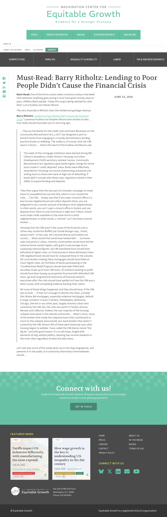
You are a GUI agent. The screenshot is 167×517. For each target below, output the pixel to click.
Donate (52, 49)
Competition (17, 59)
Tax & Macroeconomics (150, 59)
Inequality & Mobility (83, 59)
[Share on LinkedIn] (4, 87)
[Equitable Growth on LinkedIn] (118, 471)
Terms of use (136, 448)
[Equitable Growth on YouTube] (136, 471)
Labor (117, 59)
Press (102, 439)
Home (102, 435)
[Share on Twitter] (4, 83)
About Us (134, 435)
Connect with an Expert (12, 50)
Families (50, 59)
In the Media (136, 439)
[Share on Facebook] (4, 78)
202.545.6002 (65, 495)
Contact (103, 448)
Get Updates (38, 50)
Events (27, 50)
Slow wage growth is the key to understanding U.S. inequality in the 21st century (69, 456)
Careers (103, 444)
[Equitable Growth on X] (109, 471)
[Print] (4, 96)
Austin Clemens (74, 468)
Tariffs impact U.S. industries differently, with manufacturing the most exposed (28, 454)
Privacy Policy (107, 452)
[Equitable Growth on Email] (127, 471)
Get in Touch (83, 406)
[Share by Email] (4, 92)
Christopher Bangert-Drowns (25, 469)
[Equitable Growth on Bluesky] (101, 471)
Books (132, 444)
